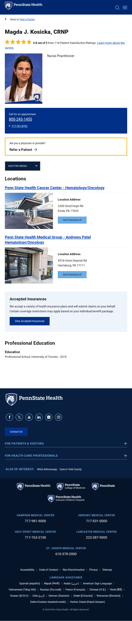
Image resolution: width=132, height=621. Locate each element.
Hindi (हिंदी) (116, 590)
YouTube (29, 417)
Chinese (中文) (97, 590)
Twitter (19, 417)
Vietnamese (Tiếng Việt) (22, 590)
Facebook (9, 417)
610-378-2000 (66, 554)
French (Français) (75, 590)
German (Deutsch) (59, 596)
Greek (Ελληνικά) (83, 596)
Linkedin (38, 417)
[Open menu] (125, 7)
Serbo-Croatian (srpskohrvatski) (48, 602)
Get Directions (71, 220)
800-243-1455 (20, 119)
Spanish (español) (29, 583)
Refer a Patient (20, 150)
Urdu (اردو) (39, 596)
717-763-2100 (35, 537)
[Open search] (117, 7)
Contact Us (16, 431)
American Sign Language (97, 583)
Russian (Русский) (50, 590)
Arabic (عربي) (71, 583)
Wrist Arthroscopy (47, 469)
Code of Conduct (48, 570)
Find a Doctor (27, 19)
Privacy (93, 570)
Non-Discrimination (74, 570)
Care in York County (71, 469)
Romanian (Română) (109, 596)
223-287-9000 (96, 537)
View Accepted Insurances (29, 321)
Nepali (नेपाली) (52, 583)
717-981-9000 (35, 521)
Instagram (58, 417)
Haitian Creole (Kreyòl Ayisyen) (87, 602)
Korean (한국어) (19, 596)
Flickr (48, 417)
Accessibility (27, 570)
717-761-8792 (19, 126)
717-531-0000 (96, 521)
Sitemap (107, 570)
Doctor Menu (17, 166)
